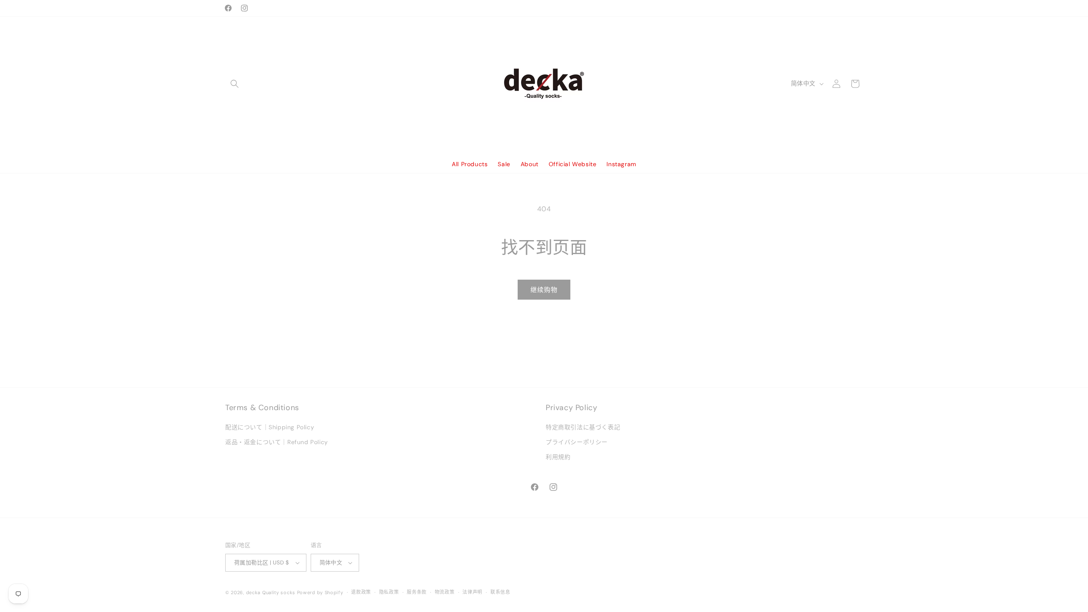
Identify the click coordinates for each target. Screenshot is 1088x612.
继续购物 (544, 290)
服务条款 (417, 592)
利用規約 (558, 457)
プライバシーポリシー (577, 442)
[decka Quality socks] (544, 83)
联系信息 (500, 592)
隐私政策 (389, 592)
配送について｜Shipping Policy (269, 427)
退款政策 (361, 592)
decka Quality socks (270, 592)
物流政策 (445, 592)
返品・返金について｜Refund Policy (276, 442)
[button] (234, 83)
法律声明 (472, 592)
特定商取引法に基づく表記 (583, 427)
